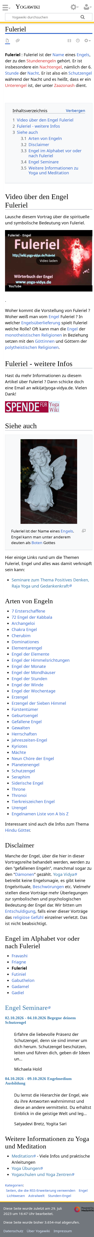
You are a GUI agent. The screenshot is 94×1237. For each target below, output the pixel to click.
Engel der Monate (29, 666)
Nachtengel (50, 67)
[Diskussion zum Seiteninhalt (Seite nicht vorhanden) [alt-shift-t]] (17, 40)
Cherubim (21, 635)
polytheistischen (21, 347)
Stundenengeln (41, 60)
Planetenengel (25, 764)
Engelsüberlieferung (40, 322)
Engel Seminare (26, 1007)
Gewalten (21, 727)
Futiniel (19, 974)
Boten (36, 542)
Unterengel (16, 85)
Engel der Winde (27, 684)
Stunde (12, 73)
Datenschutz (13, 1231)
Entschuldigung (20, 911)
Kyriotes (19, 746)
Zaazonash (64, 85)
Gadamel (20, 986)
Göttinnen (45, 341)
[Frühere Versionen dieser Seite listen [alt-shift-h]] (78, 40)
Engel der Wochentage (33, 691)
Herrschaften (24, 734)
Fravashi (20, 955)
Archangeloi (23, 623)
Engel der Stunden (29, 678)
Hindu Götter (17, 830)
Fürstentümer (25, 709)
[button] (48, 261)
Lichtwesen (16, 1195)
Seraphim (21, 777)
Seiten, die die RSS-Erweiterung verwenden (40, 1190)
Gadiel (18, 992)
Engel (54, 316)
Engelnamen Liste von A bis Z (40, 813)
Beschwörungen (48, 886)
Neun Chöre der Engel (33, 758)
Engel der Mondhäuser (33, 672)
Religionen (51, 335)
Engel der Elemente (30, 654)
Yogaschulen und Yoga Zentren (41, 1174)
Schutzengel (80, 73)
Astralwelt (36, 1195)
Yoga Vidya (63, 874)
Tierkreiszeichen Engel (33, 801)
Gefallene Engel (27, 721)
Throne (18, 789)
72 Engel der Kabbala (32, 617)
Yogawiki (28, 6)
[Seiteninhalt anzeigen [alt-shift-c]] (7, 40)
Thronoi (19, 795)
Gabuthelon (23, 980)
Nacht (33, 73)
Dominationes (25, 641)
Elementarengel (27, 648)
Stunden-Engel (59, 1195)
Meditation (22, 1156)
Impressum (63, 1231)
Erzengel (20, 697)
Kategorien (14, 1185)
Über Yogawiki (38, 1231)
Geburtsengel (25, 715)
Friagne (19, 962)
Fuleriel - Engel (19, 235)
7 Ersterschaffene (28, 611)
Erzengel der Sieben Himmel (39, 703)
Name (58, 54)
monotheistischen (22, 335)
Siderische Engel (27, 783)
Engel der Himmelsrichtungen (41, 660)
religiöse (21, 917)
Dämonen (24, 874)
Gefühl (37, 917)
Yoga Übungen (26, 1168)
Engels (83, 54)
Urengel (19, 807)
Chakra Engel (24, 629)
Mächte (19, 752)
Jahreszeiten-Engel (29, 740)
